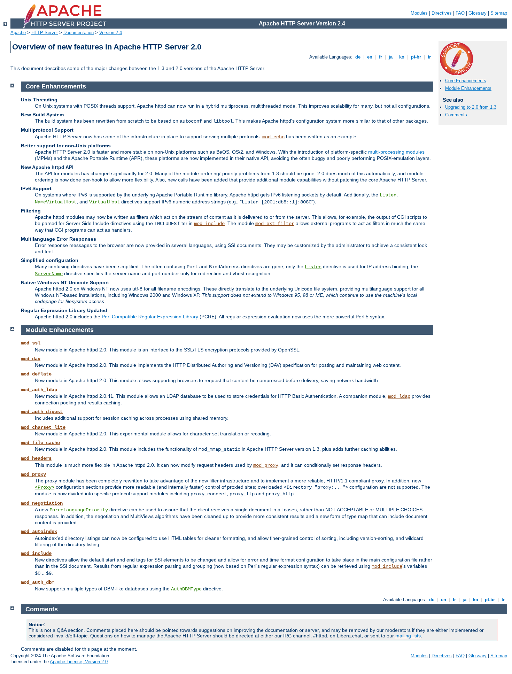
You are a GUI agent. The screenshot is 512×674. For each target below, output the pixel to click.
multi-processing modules (396, 152)
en (370, 57)
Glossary (477, 13)
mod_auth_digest (42, 412)
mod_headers (36, 458)
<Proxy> (44, 487)
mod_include (209, 223)
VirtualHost (104, 202)
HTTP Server (44, 32)
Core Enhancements (465, 80)
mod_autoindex (39, 531)
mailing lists (408, 635)
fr (380, 57)
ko (402, 57)
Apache (18, 32)
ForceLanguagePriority (78, 510)
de (358, 57)
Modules (419, 13)
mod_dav (30, 359)
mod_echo (273, 137)
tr (429, 57)
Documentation (78, 32)
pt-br (416, 57)
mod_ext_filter (274, 223)
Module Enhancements (468, 88)
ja (390, 57)
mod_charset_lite (43, 427)
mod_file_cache (40, 443)
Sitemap (498, 13)
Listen (388, 195)
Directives (442, 13)
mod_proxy (265, 465)
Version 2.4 (110, 32)
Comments (456, 114)
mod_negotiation (42, 503)
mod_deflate (36, 374)
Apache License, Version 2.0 (79, 661)
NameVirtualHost (56, 202)
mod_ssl (30, 343)
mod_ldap (399, 396)
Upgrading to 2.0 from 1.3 (470, 107)
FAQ (460, 13)
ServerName (49, 274)
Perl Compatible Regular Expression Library (150, 316)
